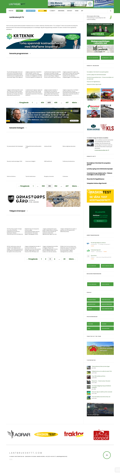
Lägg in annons (105, 284)
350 (43, 186)
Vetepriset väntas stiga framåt (94, 84)
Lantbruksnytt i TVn (107, 57)
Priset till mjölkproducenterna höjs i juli (101, 396)
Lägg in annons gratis (107, 265)
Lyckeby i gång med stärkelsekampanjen (96, 74)
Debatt (53, 10)
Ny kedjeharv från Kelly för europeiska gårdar (98, 71)
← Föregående (22, 103)
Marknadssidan (91, 304)
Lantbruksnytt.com (26, 452)
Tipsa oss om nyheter (93, 57)
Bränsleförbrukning (107, 304)
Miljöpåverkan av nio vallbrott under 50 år (102, 371)
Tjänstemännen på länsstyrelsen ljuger (101, 366)
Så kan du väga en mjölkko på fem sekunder (102, 391)
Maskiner (104, 323)
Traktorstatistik (106, 299)
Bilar (89, 328)
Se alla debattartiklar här (101, 150)
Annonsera (61, 10)
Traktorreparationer (107, 308)
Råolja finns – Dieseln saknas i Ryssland (101, 381)
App (82, 10)
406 (55, 103)
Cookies (10, 459)
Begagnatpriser (92, 299)
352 (55, 186)
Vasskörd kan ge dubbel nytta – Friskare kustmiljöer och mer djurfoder (99, 174)
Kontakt (69, 10)
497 (67, 103)
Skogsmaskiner (105, 328)
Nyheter (11, 10)
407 (67, 186)
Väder (76, 10)
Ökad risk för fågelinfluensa (93, 81)
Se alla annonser (92, 265)
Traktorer (90, 323)
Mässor (90, 308)
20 (64, 259)
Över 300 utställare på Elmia (98, 376)
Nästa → (75, 103)
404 (42, 103)
